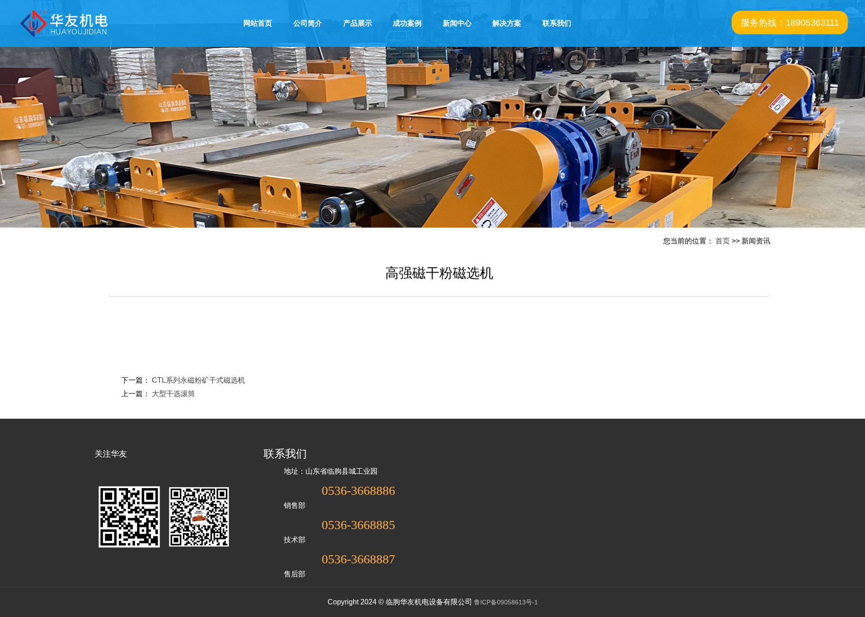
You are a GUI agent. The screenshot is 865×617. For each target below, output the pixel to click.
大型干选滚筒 (173, 394)
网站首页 (257, 23)
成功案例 (407, 23)
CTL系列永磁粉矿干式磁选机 (198, 380)
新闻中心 (457, 23)
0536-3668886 (358, 491)
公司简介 (307, 23)
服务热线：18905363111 (790, 22)
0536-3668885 (358, 525)
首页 (722, 241)
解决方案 (506, 23)
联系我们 (556, 23)
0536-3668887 (358, 559)
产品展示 (357, 23)
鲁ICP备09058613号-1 (506, 602)
